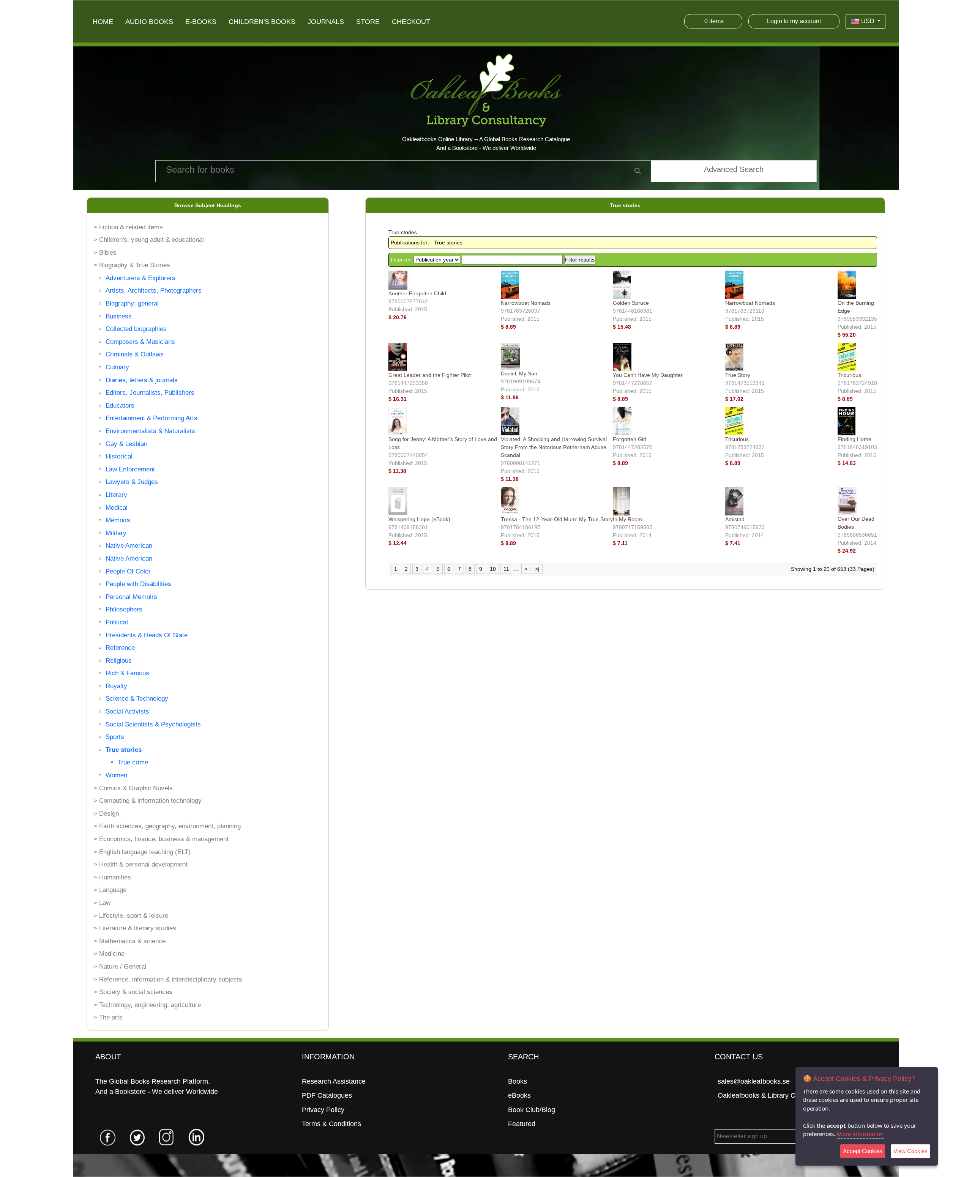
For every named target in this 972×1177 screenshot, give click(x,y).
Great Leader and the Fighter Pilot (429, 375)
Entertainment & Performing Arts (151, 418)
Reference (120, 647)
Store (368, 21)
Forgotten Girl (629, 439)
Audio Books (149, 21)
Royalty (116, 686)
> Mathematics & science (129, 941)
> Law (101, 902)
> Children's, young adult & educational (148, 239)
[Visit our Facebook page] (108, 1137)
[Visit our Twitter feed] (137, 1137)
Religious (119, 660)
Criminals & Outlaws (135, 354)
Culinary (117, 367)
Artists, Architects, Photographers (154, 290)
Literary (116, 494)
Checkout (411, 21)
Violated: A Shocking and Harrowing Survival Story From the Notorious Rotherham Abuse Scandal (554, 447)
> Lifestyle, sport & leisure (130, 915)
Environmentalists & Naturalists (150, 431)
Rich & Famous (127, 673)
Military (116, 533)
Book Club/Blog (531, 1110)
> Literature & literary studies (134, 928)
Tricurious (849, 375)
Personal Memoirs (131, 596)
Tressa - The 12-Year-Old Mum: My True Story (557, 519)
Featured (521, 1124)
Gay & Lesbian (126, 443)
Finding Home (854, 439)
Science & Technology (137, 698)
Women (116, 775)
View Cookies (910, 1151)
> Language (109, 889)
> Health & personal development (140, 864)
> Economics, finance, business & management (161, 839)
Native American (129, 545)
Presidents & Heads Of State (147, 635)
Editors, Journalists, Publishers (150, 392)
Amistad (735, 519)
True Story (737, 375)
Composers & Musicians (140, 341)
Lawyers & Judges (132, 481)
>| (537, 569)
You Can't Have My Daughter (648, 375)
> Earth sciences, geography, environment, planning (167, 826)
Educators (120, 405)
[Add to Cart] (409, 317)
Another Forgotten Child (417, 293)
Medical (117, 507)
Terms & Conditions (331, 1124)
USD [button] (868, 21)
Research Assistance (334, 1081)
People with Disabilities (138, 584)
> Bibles (105, 252)
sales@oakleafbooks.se (754, 1081)
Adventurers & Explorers (140, 278)
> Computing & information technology (147, 800)
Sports (115, 737)
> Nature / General (119, 966)
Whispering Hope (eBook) (419, 519)
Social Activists (127, 711)
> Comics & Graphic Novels (133, 788)
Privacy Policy (323, 1110)
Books (517, 1081)
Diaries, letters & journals (142, 380)
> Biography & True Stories (131, 265)
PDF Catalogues (327, 1095)
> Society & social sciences (132, 992)
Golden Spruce (631, 303)
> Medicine (109, 953)
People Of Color (128, 571)
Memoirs (118, 520)
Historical (119, 456)
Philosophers (124, 609)
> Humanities (112, 877)
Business (119, 316)
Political (117, 622)
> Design (106, 813)
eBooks (519, 1095)
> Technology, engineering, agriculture (147, 1004)
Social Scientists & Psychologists (153, 724)
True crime (133, 762)
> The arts (108, 1017)
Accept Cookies (862, 1151)
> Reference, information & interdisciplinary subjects (167, 979)
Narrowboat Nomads (526, 303)
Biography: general (132, 303)
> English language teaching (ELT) (142, 852)
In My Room (627, 519)
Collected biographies (136, 328)
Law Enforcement (130, 469)
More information (860, 1134)
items (714, 21)
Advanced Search (734, 169)
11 (506, 569)
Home (103, 21)
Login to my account (794, 21)
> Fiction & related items (128, 227)
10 (493, 569)
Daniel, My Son (519, 373)
